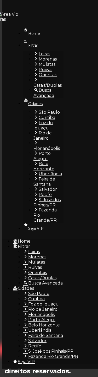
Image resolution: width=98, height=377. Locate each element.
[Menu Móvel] (15, 6)
